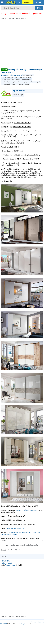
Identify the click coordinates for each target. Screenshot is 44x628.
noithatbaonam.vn (28, 75)
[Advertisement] (22, 44)
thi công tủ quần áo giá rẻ (9, 82)
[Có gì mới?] (19, 2)
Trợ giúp (34, 622)
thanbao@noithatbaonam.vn (15, 528)
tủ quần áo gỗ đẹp (36, 82)
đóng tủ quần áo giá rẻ (23, 84)
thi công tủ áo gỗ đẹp (8, 79)
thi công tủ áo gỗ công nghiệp (23, 77)
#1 (42, 540)
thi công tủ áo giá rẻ (7, 77)
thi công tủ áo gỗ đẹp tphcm (23, 79)
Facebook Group (10, 565)
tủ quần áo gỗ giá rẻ (23, 82)
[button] (2, 2)
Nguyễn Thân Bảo (7, 75)
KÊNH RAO (3, 624)
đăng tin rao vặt (7, 563)
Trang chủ (41, 622)
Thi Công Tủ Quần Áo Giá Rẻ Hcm (26, 510)
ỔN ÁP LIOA (6, 561)
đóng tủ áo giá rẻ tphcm (8, 84)
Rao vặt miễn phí (20, 624)
